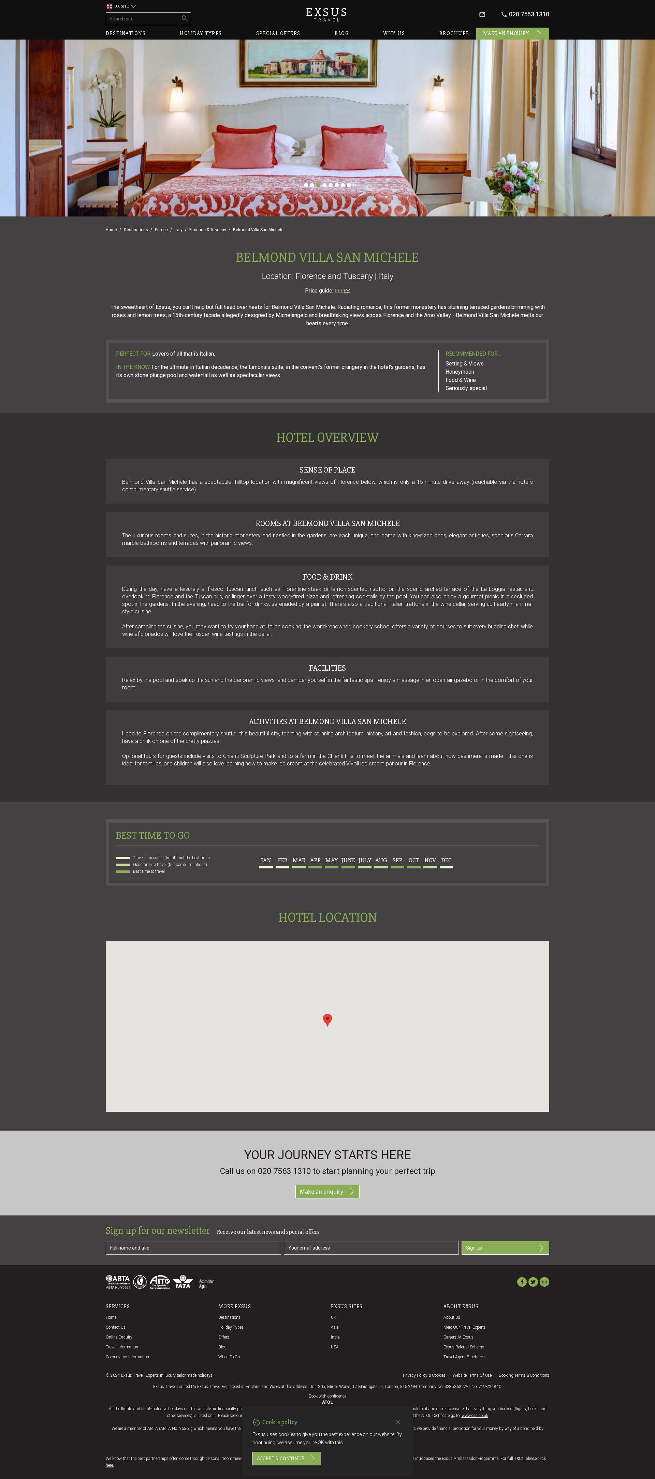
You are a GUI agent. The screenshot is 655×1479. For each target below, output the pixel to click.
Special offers (278, 33)
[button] (327, 1020)
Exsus (327, 14)
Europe (161, 229)
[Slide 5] (331, 185)
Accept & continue (281, 1458)
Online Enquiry (119, 1337)
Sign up (474, 1248)
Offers (223, 1337)
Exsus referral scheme (463, 1347)
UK (333, 1317)
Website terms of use (472, 1375)
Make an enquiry (506, 33)
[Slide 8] (349, 185)
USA (335, 1347)
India (335, 1337)
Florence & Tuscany (207, 229)
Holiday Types (231, 1327)
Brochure (454, 33)
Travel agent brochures (464, 1357)
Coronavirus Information (127, 1357)
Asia (335, 1327)
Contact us (116, 1327)
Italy (179, 229)
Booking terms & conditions (524, 1375)
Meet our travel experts (464, 1327)
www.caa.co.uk (475, 1415)
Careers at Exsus (458, 1337)
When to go (229, 1357)
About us (451, 1317)
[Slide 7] (343, 185)
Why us (394, 33)
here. (110, 1465)
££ (347, 291)
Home (111, 229)
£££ (342, 291)
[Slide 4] (324, 185)
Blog (342, 33)
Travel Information (122, 1347)
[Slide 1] (306, 185)
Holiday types (201, 33)
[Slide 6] (337, 185)
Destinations (126, 33)
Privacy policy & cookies (424, 1375)
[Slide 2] (312, 185)
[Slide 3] (318, 185)
